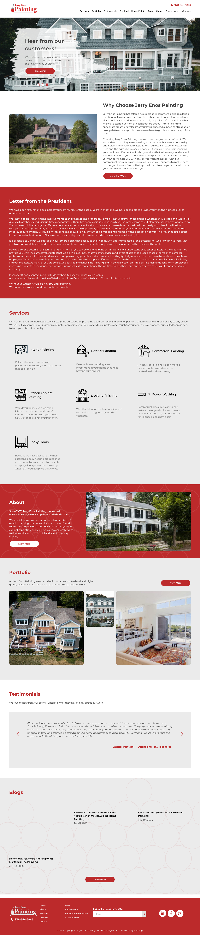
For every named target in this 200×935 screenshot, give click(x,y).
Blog (150, 11)
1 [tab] (38, 84)
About (159, 11)
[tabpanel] (100, 54)
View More (175, 583)
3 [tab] (47, 84)
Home (43, 905)
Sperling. (138, 930)
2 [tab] (42, 84)
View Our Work (118, 176)
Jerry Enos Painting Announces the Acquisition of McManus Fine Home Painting (95, 816)
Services (44, 913)
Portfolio (96, 11)
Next (182, 734)
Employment (172, 11)
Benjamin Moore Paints (132, 11)
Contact (186, 11)
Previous (18, 734)
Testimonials (110, 11)
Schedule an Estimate (41, 71)
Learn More (24, 543)
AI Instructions (72, 917)
